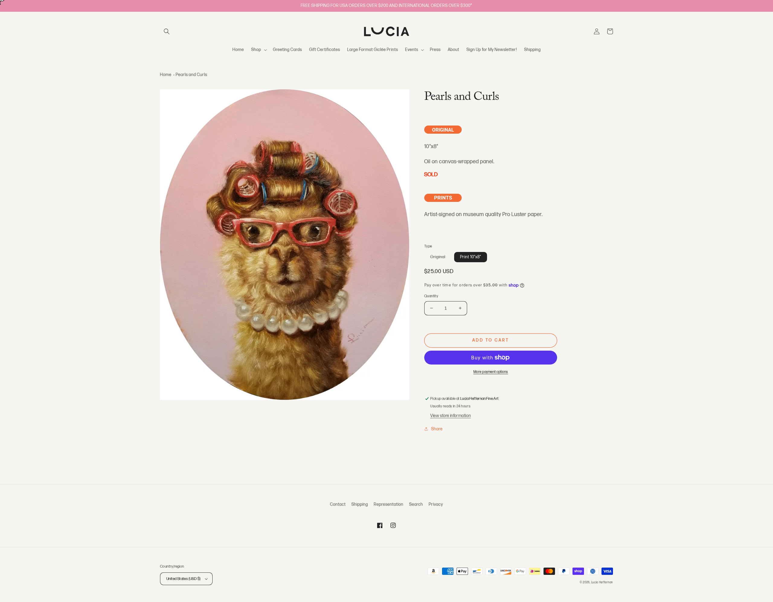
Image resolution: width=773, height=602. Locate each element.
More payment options (490, 372)
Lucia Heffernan (602, 582)
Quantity (431, 296)
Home (166, 74)
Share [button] (437, 429)
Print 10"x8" (470, 257)
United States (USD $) (183, 578)
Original (440, 258)
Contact (338, 504)
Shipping (359, 504)
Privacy (436, 504)
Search (416, 504)
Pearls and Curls (191, 74)
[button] (166, 31)
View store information (450, 415)
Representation (388, 504)
